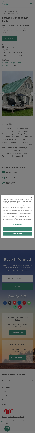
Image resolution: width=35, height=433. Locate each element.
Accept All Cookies (17, 233)
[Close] (32, 197)
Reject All (17, 228)
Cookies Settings (17, 224)
